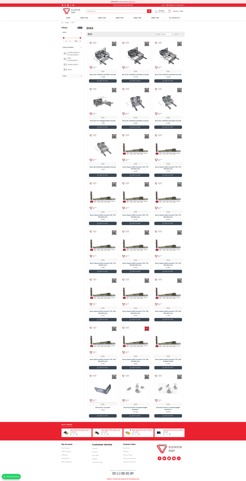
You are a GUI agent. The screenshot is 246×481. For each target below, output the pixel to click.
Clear (80, 27)
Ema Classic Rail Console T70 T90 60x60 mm (135, 360)
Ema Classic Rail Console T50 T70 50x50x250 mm (135, 264)
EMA (103, 71)
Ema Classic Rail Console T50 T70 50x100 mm (135, 168)
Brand (67, 22)
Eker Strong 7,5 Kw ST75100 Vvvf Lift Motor (71, 430)
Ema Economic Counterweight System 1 (135, 408)
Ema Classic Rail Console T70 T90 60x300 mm (103, 360)
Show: (176, 34)
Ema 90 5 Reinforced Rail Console (103, 167)
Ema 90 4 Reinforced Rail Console (168, 121)
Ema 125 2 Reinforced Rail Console (135, 74)
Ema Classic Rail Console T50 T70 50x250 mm (135, 216)
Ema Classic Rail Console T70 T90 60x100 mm (168, 264)
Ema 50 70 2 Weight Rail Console (103, 121)
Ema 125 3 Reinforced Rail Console (168, 74)
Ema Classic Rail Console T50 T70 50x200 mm (103, 216)
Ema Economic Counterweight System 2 (168, 408)
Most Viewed (67, 425)
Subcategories (68, 47)
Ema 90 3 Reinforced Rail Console (135, 121)
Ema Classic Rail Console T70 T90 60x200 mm (135, 312)
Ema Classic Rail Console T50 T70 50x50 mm (103, 264)
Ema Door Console (103, 407)
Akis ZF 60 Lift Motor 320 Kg (133, 430)
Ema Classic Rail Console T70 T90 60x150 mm (103, 312)
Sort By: (158, 34)
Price (64, 32)
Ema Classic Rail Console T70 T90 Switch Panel (168, 360)
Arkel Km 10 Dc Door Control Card (102, 430)
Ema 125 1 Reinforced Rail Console (103, 74)
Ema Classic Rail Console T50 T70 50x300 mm (168, 216)
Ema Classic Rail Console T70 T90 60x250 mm (168, 312)
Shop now (131, 2)
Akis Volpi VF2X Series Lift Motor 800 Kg (164, 430)
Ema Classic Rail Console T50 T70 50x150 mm (168, 168)
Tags (64, 76)
